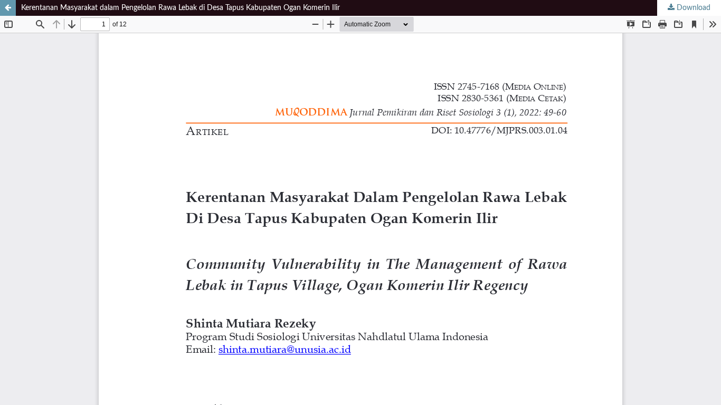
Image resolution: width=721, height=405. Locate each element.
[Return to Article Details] (8, 8)
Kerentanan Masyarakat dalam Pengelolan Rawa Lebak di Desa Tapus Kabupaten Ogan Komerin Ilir (180, 8)
